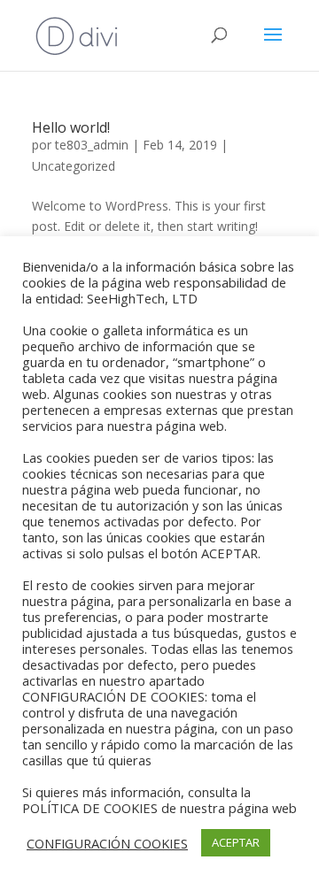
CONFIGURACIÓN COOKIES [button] (107, 843)
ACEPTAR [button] (236, 842)
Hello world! (71, 127)
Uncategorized (73, 165)
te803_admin (91, 144)
